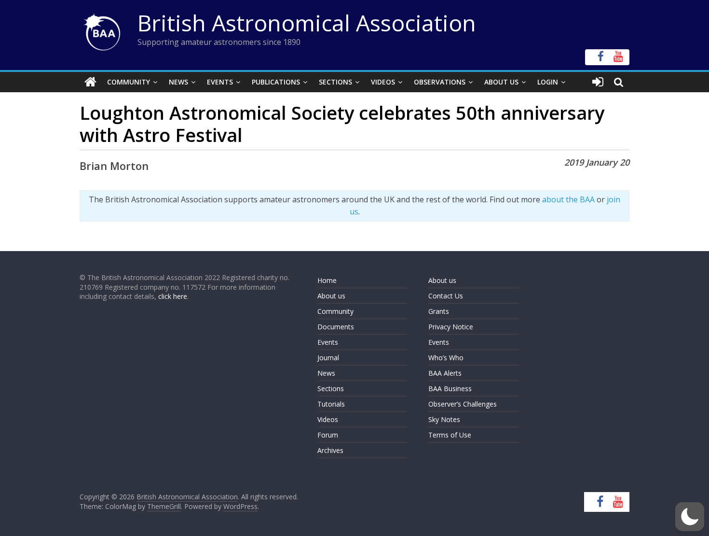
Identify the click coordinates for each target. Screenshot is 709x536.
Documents (335, 326)
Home (327, 280)
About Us (501, 81)
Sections (335, 81)
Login (547, 81)
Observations (439, 81)
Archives (330, 450)
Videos (383, 81)
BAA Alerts (445, 373)
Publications (276, 81)
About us (331, 295)
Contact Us (445, 295)
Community (128, 81)
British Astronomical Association (306, 23)
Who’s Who (446, 357)
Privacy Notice (450, 326)
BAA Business (450, 388)
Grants (438, 311)
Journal (328, 357)
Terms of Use (449, 434)
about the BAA (568, 199)
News (178, 81)
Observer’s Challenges (462, 404)
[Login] (597, 82)
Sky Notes (444, 419)
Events (220, 81)
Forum (327, 434)
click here (172, 296)
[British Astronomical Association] (90, 82)
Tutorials (331, 404)
